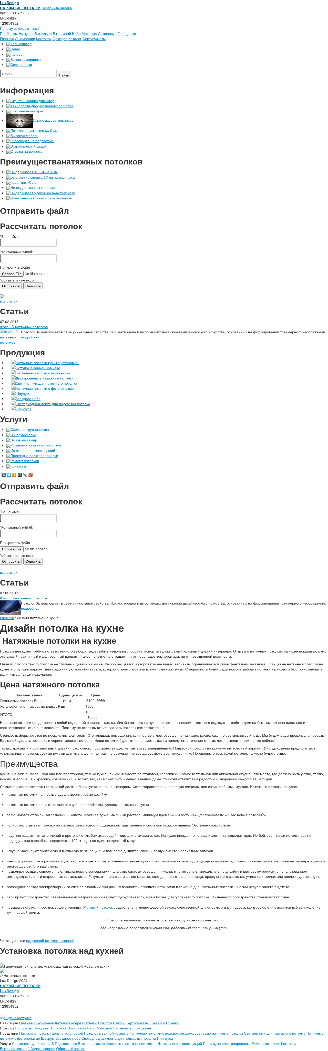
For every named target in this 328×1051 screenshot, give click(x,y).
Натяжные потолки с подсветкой (43, 372)
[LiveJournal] (25, 474)
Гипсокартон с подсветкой (32, 140)
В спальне (43, 33)
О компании (25, 38)
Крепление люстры (27, 110)
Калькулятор (21, 43)
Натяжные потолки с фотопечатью (45, 388)
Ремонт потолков (25, 460)
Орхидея (60, 38)
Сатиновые (107, 33)
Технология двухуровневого (42, 105)
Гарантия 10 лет (24, 182)
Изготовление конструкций (33, 450)
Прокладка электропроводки (34, 455)
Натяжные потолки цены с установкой (47, 362)
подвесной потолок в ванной (50, 940)
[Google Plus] (30, 474)
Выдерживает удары (43, 192)
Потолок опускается (34, 130)
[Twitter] (9, 474)
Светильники (21, 64)
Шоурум (22, 393)
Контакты (44, 38)
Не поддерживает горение (33, 187)
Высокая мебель (24, 135)
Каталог (74, 38)
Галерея (18, 54)
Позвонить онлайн (57, 7)
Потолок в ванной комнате (38, 367)
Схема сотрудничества (30, 429)
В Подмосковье (23, 434)
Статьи (119, 1022)
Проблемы (9, 33)
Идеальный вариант (42, 197)
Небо (76, 33)
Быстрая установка (43, 177)
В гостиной (62, 33)
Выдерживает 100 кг (34, 171)
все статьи (8, 301)
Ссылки (172, 1022)
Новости (105, 1022)
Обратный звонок (70, 1048)
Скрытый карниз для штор (32, 100)
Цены (15, 48)
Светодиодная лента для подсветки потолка (53, 403)
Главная (7, 38)
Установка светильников (53, 120)
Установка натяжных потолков (36, 444)
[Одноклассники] (14, 474)
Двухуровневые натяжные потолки (45, 378)
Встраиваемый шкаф (28, 146)
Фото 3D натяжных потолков (24, 326)
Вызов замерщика (26, 59)
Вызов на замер (24, 439)
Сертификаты (94, 38)
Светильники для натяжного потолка (46, 383)
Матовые (89, 33)
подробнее (30, 336)
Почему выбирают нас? (20, 28)
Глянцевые (127, 33)
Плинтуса (24, 408)
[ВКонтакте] (3, 474)
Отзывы (90, 1022)
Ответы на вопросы (27, 151)
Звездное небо (28, 398)
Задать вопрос (41, 1048)
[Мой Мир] (20, 474)
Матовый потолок (98, 907)
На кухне (26, 33)
